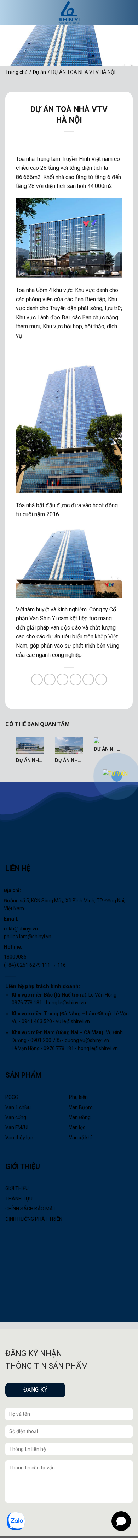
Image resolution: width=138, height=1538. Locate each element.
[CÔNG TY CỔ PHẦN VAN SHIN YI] (69, 12)
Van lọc (77, 1127)
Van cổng (15, 1117)
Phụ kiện (78, 1097)
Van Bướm (81, 1107)
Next (131, 752)
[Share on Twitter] (62, 679)
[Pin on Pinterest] (88, 679)
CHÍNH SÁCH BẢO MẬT (30, 1208)
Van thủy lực (19, 1137)
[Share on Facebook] (50, 679)
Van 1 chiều (18, 1107)
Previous (7, 752)
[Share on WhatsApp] (37, 679)
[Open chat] (121, 1521)
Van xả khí (80, 1137)
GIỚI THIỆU (17, 1188)
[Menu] (17, 12)
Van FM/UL (17, 1127)
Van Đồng (80, 1117)
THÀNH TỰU (19, 1199)
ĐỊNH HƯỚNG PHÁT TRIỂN (33, 1219)
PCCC (11, 1097)
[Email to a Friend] (75, 679)
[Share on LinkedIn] (101, 679)
